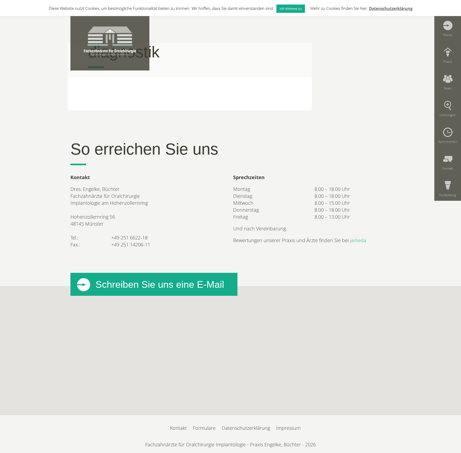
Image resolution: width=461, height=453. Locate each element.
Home (447, 35)
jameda (358, 240)
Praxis (447, 61)
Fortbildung (447, 195)
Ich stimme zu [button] (291, 8)
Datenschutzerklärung (246, 428)
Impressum (288, 428)
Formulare (204, 428)
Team (448, 88)
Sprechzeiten (448, 141)
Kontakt (447, 168)
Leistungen (448, 115)
